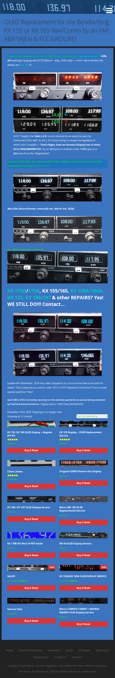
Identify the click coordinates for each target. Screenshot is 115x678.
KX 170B (16, 290)
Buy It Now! (31, 450)
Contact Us (60, 657)
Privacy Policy (41, 657)
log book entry (87, 56)
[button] (110, 7)
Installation (54, 650)
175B (34, 290)
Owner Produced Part (30, 650)
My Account (102, 650)
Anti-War (25, 64)
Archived (76, 657)
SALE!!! (69, 650)
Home (9, 650)
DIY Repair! (84, 650)
